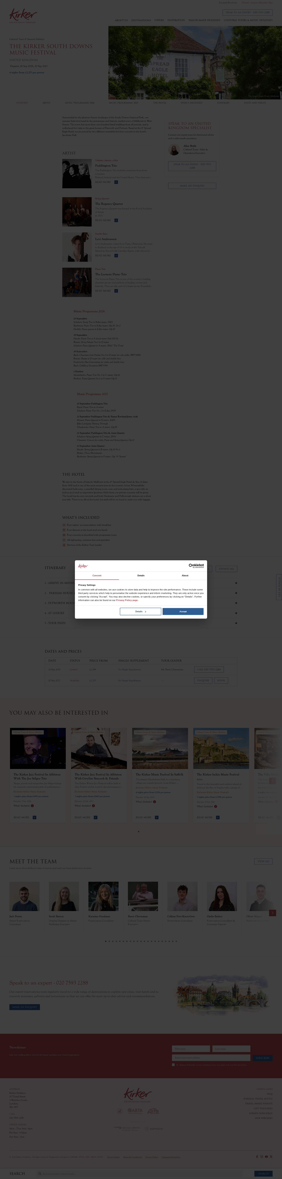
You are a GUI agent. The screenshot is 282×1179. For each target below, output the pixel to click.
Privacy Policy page (127, 600)
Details (138, 611)
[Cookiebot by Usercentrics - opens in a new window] (191, 566)
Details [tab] (141, 575)
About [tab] (185, 575)
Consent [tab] (97, 575)
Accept (183, 611)
